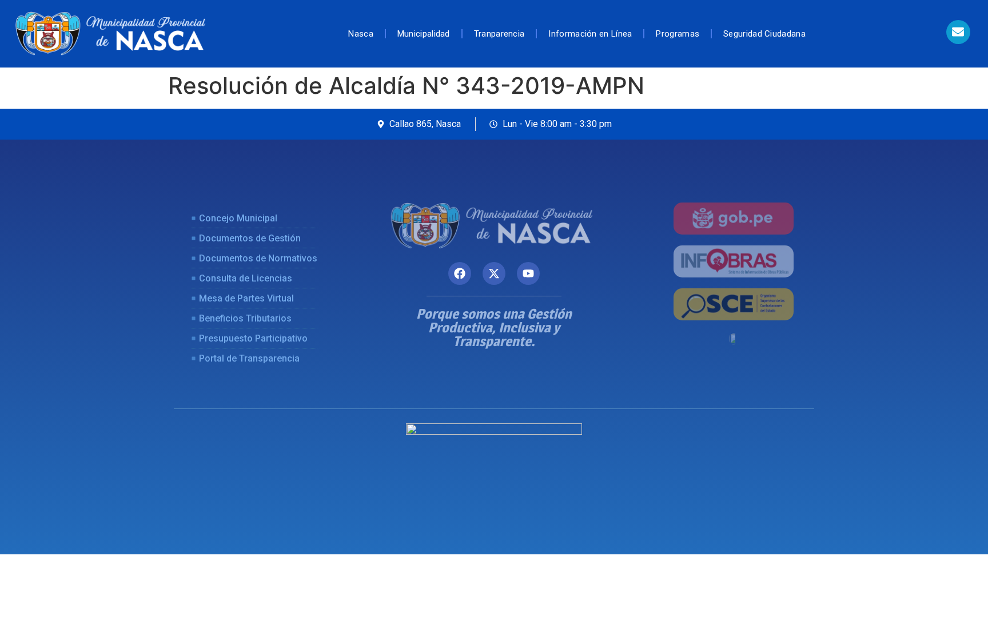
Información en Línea (590, 34)
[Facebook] (459, 273)
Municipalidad (423, 34)
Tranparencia (499, 34)
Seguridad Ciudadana (764, 34)
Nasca (360, 34)
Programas (677, 34)
